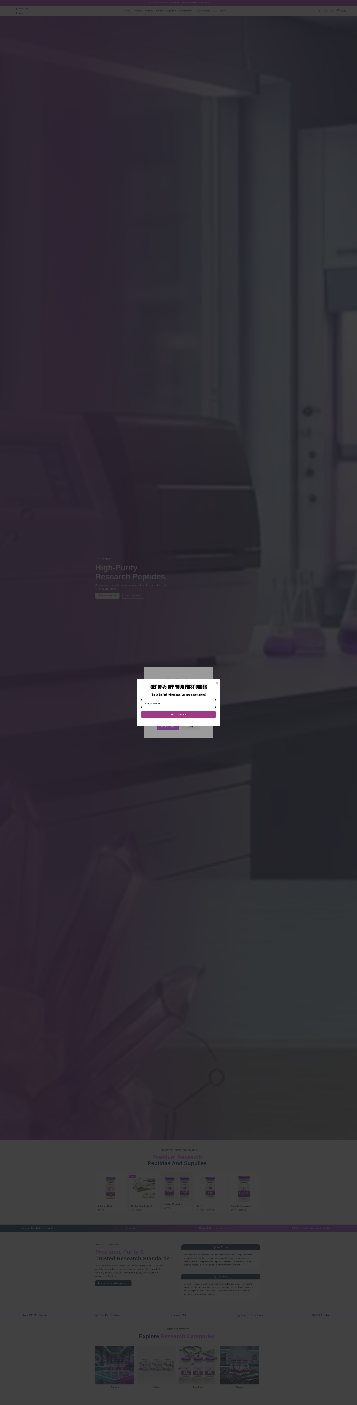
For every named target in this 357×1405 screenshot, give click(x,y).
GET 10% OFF (178, 714)
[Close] (217, 682)
